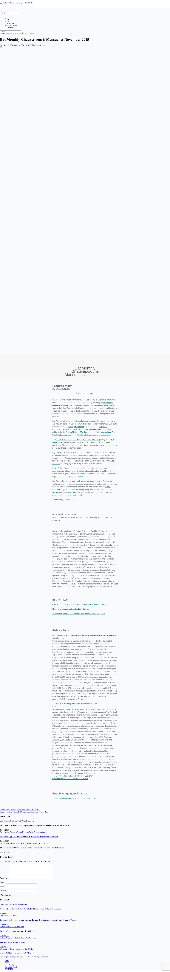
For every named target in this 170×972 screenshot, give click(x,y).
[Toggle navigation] (1, 11)
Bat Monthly (5, 34)
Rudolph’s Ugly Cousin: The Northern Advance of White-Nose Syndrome (29, 837)
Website (3, 891)
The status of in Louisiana (76, 704)
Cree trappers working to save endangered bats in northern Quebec (79, 605)
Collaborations (5, 904)
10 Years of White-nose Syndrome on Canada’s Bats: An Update (78, 614)
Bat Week (13, 34)
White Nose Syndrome (25, 34)
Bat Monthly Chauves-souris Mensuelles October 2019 (20, 810)
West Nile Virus (18, 927)
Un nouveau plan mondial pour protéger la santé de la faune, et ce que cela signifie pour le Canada (38, 920)
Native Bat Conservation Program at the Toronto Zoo (77, 440)
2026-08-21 (4, 913)
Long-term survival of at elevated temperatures (84, 635)
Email (3, 886)
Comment (4, 878)
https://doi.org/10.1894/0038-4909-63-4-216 (70, 779)
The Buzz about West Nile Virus (12, 942)
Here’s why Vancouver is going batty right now (71, 609)
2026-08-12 (4, 936)
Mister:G (55, 468)
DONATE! (9, 27)
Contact (12, 23)
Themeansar (43, 957)
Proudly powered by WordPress (12, 957)
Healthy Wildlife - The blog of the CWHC (15, 7)
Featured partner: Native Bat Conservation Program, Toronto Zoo (24, 812)
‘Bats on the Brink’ (75, 477)
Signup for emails (11, 25)
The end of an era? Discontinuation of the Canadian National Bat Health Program (32, 848)
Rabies (18, 843)
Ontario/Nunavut (6, 927)
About (7, 21)
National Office (9, 843)
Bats (2, 821)
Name (3, 882)
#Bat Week (25, 45)
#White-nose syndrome (38, 45)
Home (7, 19)
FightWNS (56, 453)
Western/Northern (10, 821)
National (14, 904)
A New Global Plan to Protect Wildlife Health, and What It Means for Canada (30, 909)
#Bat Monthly (15, 45)
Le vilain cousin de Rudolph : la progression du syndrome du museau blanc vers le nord (34, 825)
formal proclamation (76, 427)
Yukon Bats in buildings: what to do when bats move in (74, 798)
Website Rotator (10, 832)
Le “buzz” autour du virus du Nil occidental (17, 931)
